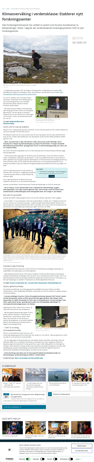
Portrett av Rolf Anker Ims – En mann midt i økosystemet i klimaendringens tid (35, 283)
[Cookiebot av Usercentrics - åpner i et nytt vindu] (9, 459)
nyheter (8, 8)
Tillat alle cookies (81, 445)
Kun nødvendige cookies (81, 450)
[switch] (42, 459)
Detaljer (78, 459)
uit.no (3, 8)
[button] (51, 176)
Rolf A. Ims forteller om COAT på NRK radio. (29, 358)
